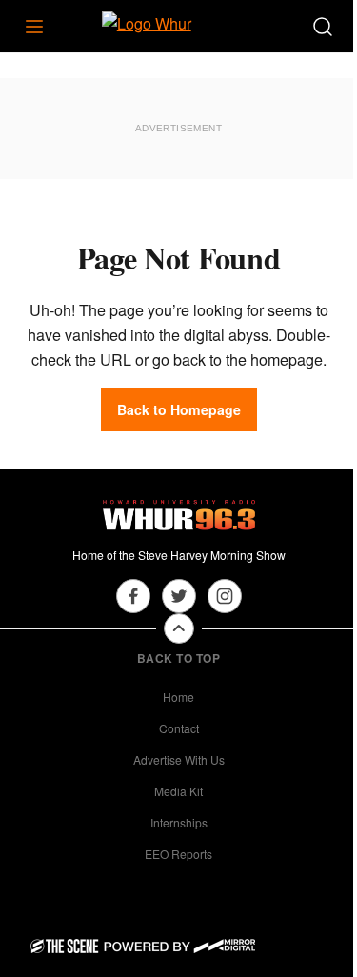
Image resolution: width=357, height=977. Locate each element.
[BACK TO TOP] (179, 628)
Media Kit (178, 791)
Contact (179, 728)
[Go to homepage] (179, 515)
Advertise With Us (179, 759)
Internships (179, 822)
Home (178, 696)
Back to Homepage (179, 409)
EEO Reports (178, 854)
